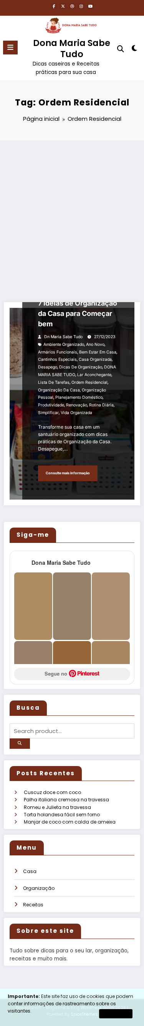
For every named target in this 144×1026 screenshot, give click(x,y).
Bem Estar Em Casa (97, 352)
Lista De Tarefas (54, 382)
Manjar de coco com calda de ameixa (70, 822)
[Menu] (10, 47)
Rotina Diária (101, 405)
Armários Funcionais (57, 352)
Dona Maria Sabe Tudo (71, 48)
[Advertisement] (72, 216)
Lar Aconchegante (94, 374)
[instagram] (81, 6)
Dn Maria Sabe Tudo (63, 336)
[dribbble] (72, 6)
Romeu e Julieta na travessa (57, 807)
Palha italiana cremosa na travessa (66, 799)
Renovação (76, 405)
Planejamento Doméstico (79, 397)
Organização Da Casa (59, 390)
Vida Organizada (76, 412)
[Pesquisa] (120, 49)
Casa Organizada (95, 359)
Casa (29, 871)
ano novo (95, 344)
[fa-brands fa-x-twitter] (63, 6)
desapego (47, 367)
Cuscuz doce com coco (52, 792)
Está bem (116, 1013)
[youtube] (90, 6)
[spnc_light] (134, 49)
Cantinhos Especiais (57, 359)
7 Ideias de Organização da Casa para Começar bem (77, 313)
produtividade (51, 405)
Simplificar (48, 412)
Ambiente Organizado (63, 344)
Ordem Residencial (89, 382)
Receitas (33, 904)
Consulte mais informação (68, 473)
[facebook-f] (53, 6)
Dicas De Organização (80, 367)
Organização (39, 888)
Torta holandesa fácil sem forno (62, 814)
